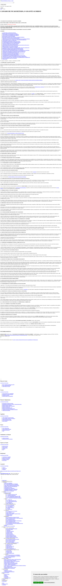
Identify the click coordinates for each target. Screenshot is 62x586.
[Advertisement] (18, 16)
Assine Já (3, 467)
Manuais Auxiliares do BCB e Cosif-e (12, 537)
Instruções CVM (8, 545)
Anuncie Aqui (4, 468)
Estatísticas (4, 469)
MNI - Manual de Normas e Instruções (10, 560)
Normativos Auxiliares (5, 395)
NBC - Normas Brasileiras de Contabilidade (11, 483)
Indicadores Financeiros (6, 430)
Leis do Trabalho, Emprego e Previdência (8, 418)
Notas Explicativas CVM (10, 546)
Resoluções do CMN (9, 529)
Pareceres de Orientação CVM (11, 548)
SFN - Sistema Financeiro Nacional (11, 511)
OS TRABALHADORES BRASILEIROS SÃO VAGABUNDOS (12, 49)
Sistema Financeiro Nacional (6, 419)
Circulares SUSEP (9, 552)
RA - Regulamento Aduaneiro (10, 519)
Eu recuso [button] (41, 582)
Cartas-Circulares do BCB (10, 534)
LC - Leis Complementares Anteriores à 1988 (13, 496)
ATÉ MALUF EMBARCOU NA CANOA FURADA (10, 43)
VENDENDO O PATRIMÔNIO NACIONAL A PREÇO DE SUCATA (13, 52)
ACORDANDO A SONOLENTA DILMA (9, 32)
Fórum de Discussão (7, 577)
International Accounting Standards (7, 394)
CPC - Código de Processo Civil (11, 500)
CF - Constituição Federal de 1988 (11, 494)
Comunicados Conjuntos (10, 531)
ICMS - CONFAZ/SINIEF (10, 512)
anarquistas (34, 171)
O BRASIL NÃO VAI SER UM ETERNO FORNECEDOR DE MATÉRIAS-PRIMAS (28, 80)
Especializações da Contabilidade (9, 488)
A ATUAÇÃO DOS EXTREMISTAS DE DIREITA (10, 35)
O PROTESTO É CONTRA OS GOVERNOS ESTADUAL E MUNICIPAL (14, 56)
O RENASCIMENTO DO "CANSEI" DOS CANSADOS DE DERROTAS (14, 39)
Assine (3, 4)
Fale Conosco (4, 460)
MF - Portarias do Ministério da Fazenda (12, 542)
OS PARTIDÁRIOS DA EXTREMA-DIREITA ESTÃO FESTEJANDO (13, 55)
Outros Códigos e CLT (9, 503)
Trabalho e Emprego (9, 514)
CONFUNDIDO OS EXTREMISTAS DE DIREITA (10, 34)
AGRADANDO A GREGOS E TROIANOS (9, 40)
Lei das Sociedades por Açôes (6, 420)
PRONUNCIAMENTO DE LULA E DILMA (9, 58)
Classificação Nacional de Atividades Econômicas (10, 409)
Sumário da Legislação (7, 492)
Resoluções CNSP (9, 551)
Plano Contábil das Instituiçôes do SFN (8, 384)
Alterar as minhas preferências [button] (49, 582)
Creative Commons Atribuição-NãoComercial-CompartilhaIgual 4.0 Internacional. (25, 339)
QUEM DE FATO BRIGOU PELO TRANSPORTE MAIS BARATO (13, 53)
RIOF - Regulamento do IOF (10, 521)
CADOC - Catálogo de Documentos (9, 564)
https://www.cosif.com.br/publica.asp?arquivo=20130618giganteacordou (16, 335)
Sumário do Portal (5, 446)
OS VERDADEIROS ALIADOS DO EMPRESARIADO (11, 42)
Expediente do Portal (5, 459)
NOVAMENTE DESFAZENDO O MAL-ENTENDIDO (11, 41)
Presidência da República (8, 570)
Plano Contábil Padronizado (6, 385)
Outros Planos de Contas (6, 386)
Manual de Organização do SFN (7, 407)
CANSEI (32, 93)
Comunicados (8, 530)
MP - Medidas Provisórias (10, 507)
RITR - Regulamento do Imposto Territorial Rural (13, 520)
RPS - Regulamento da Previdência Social (12, 522)
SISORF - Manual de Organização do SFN (10, 562)
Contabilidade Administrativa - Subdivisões (10, 489)
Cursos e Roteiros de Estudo (6, 429)
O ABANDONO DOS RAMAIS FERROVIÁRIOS (10, 54)
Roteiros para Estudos (5, 572)
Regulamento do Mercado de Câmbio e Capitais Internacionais (11, 404)
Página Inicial (4, 480)
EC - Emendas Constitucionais (11, 495)
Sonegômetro (26, 289)
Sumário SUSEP (8, 550)
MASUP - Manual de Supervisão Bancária (10, 563)
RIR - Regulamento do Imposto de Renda (12, 517)
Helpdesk (3, 448)
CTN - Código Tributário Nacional (11, 501)
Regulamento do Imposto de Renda (7, 403)
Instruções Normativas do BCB (11, 535)
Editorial (5, 575)
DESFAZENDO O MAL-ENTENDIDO (8, 36)
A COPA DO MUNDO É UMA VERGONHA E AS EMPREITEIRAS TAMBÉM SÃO (16, 57)
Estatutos (5, 525)
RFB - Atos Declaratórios (10, 541)
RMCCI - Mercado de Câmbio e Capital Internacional (14, 518)
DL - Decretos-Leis (9, 509)
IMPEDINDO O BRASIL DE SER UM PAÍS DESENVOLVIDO (12, 48)
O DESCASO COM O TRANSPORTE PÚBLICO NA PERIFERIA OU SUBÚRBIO (15, 50)
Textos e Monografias (5, 428)
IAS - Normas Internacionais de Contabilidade (11, 484)
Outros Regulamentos (9, 524)
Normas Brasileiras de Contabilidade (8, 393)
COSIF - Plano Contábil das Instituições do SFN (11, 485)
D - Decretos (8, 508)
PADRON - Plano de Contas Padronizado (10, 486)
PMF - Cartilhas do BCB (8, 566)
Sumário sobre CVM (9, 544)
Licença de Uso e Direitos (6, 457)
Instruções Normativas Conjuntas (11, 536)
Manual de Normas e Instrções (7, 405)
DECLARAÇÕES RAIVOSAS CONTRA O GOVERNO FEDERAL (13, 37)
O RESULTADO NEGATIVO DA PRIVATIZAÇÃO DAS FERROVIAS (14, 51)
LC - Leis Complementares (10, 505)
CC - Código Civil (9, 499)
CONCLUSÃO (4, 59)
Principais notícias (5, 583)
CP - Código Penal (9, 502)
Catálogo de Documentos (6, 410)
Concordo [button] (35, 582)
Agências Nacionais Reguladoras (21, 187)
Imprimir (60, 20)
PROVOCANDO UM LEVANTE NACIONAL (9, 33)
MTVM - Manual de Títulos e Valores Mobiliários (12, 561)
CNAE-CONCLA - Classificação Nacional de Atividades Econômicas (15, 565)
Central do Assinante (5, 438)
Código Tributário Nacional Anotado (8, 417)
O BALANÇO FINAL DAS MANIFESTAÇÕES (10, 44)
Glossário (4, 579)
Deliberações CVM (9, 547)
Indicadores (4, 584)
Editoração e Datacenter (6, 458)
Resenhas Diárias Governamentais (7, 396)
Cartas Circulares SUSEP (10, 553)
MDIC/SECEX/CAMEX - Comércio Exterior (13, 513)
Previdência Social (9, 515)
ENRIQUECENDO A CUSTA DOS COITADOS (10, 46)
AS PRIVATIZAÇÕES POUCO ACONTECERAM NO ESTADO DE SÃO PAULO (15, 45)
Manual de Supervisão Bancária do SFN (8, 408)
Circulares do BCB (9, 532)
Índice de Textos (6, 574)
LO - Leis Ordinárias (9, 506)
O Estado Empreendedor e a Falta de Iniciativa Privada (15, 133)
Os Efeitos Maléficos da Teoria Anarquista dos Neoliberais (17, 176)
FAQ (3, 449)
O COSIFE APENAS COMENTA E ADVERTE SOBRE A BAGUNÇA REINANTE (15, 47)
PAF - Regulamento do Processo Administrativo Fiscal (14, 523)
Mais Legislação (4, 421)
